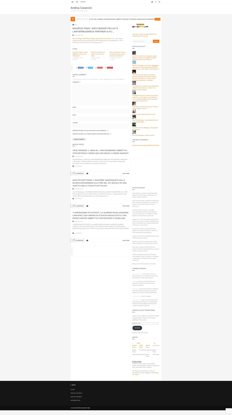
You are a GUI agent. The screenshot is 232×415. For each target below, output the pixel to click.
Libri (76, 2)
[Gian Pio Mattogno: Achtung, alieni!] (134, 133)
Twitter (152, 2)
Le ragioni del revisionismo (79, 11)
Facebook (156, 2)
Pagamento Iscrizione (144, 412)
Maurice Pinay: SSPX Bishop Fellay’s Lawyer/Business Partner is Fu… (93, 38)
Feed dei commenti (76, 397)
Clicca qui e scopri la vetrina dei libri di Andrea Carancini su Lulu (144, 35)
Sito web (75, 123)
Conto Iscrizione (86, 412)
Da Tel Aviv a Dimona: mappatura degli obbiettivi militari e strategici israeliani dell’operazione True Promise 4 (144, 230)
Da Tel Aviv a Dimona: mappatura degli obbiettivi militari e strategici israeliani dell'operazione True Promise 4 (144, 57)
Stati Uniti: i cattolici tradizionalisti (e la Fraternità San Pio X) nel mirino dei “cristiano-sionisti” (145, 276)
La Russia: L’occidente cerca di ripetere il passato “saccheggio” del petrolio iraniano (143, 283)
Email (74, 115)
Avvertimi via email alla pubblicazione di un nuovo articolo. (90, 134)
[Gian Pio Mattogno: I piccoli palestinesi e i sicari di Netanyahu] (134, 118)
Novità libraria (146, 296)
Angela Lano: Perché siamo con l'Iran (143, 114)
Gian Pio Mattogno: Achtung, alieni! (143, 135)
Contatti (83, 2)
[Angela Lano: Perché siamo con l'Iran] (134, 112)
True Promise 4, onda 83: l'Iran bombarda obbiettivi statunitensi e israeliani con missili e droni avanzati (145, 88)
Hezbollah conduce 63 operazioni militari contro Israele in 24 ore (145, 107)
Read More (126, 173)
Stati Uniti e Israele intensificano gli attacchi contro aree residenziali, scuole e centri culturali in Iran (145, 249)
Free (76, 25)
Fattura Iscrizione (126, 412)
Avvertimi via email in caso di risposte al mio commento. (89, 130)
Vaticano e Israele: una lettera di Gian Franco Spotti (98, 54)
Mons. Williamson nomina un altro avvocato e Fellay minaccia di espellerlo (117, 54)
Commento (76, 82)
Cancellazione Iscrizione (99, 412)
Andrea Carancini (81, 7)
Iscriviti (137, 328)
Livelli (134, 412)
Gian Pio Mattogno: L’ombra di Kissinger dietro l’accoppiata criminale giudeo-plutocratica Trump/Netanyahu (145, 290)
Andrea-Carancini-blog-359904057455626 (145, 145)
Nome (74, 107)
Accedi (73, 389)
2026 (138, 343)
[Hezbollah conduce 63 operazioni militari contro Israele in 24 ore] (134, 105)
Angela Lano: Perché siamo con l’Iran (144, 264)
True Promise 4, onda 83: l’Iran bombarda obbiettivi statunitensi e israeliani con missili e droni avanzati (144, 195)
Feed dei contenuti (76, 393)
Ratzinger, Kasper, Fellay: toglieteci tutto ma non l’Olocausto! (80, 54)
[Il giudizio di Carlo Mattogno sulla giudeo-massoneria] (134, 126)
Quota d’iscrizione (156, 412)
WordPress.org (75, 400)
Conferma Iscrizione (113, 412)
